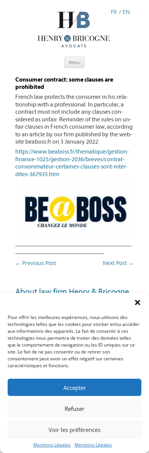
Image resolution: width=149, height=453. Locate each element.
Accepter (74, 387)
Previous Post (35, 263)
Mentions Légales (52, 445)
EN (126, 11)
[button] (137, 302)
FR (114, 11)
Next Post (118, 263)
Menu (74, 62)
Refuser (74, 408)
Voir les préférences (74, 429)
